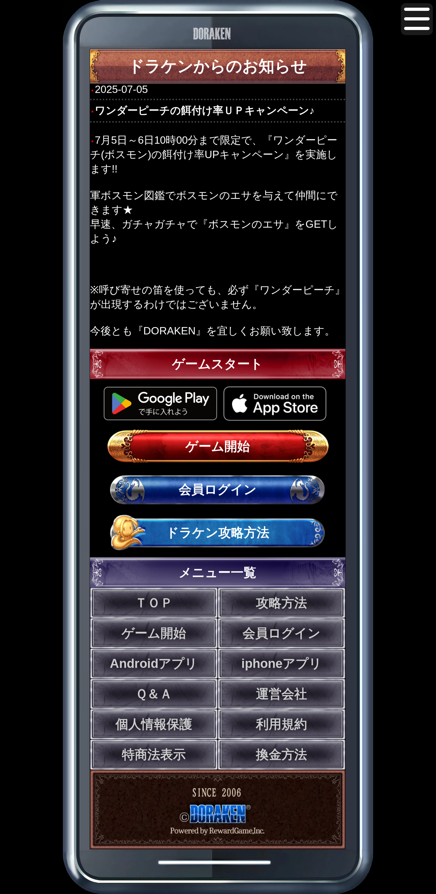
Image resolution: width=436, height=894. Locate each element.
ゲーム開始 (217, 446)
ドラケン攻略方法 (217, 532)
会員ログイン (218, 489)
